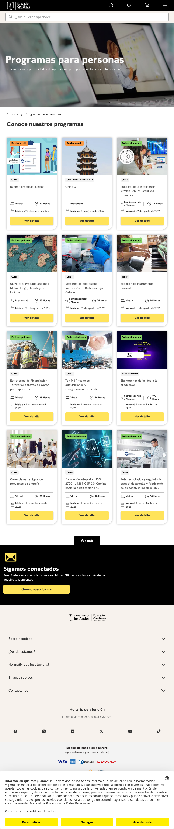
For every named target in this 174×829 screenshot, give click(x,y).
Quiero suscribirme (36, 589)
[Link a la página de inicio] (15, 114)
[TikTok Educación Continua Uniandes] (159, 731)
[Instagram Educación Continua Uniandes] (44, 731)
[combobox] (87, 17)
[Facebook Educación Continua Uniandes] (15, 731)
